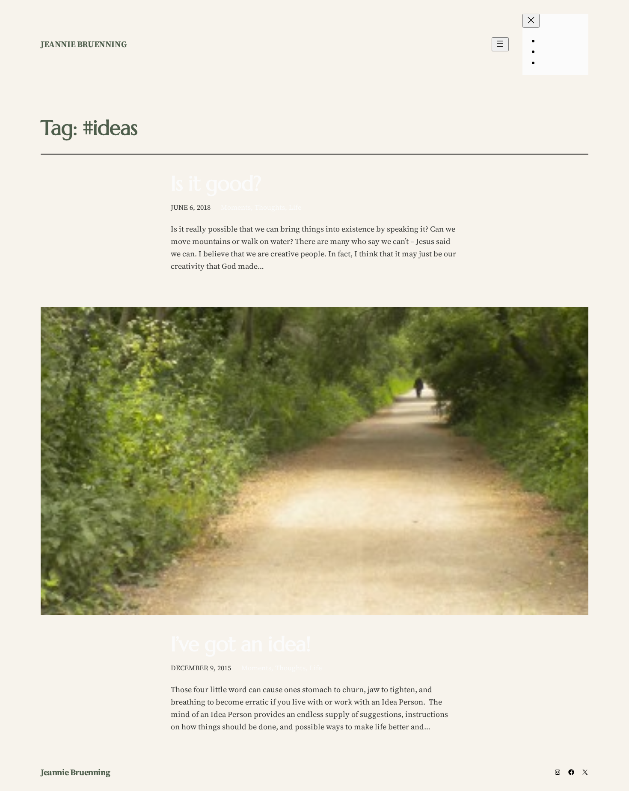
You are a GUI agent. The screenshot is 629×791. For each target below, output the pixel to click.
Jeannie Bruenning (84, 44)
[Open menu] (500, 44)
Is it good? (216, 183)
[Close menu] (531, 21)
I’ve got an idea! (241, 644)
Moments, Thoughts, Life (261, 207)
